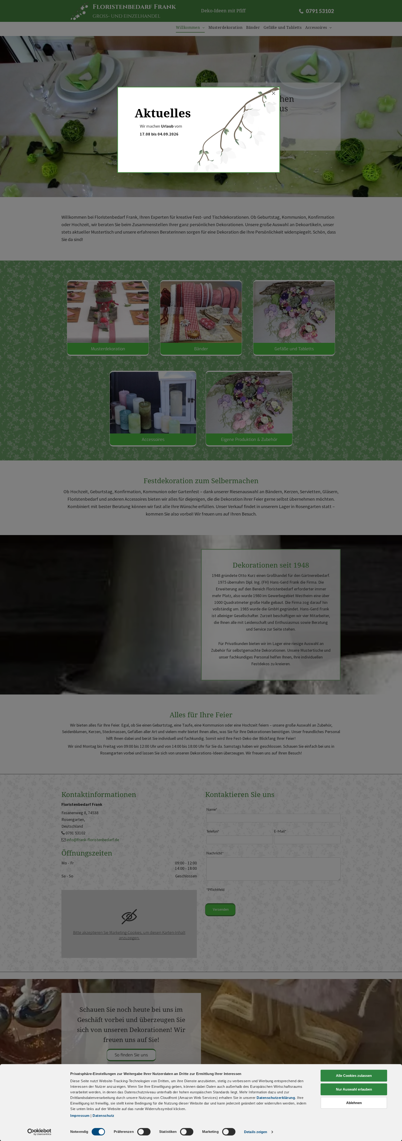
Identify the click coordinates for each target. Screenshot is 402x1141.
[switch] (144, 1131)
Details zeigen (255, 1132)
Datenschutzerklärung (276, 1098)
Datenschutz (103, 1116)
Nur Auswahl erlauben (354, 1089)
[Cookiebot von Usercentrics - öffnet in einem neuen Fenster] (39, 1131)
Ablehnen (354, 1103)
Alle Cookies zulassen (354, 1076)
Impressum (80, 1116)
